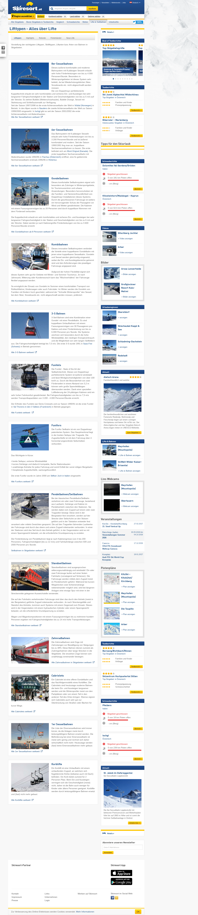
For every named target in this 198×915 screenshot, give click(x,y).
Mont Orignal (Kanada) (77, 151)
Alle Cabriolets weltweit (21, 711)
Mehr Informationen (85, 911)
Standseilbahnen (61, 563)
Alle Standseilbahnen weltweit (24, 625)
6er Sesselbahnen (62, 130)
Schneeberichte (73, 22)
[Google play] (121, 884)
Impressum (17, 897)
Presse (15, 900)
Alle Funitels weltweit (21, 412)
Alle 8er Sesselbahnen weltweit (25, 117)
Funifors (56, 425)
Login (47, 900)
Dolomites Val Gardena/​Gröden (118, 166)
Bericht (137, 189)
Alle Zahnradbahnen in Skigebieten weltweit (71, 662)
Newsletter (105, 2)
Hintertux (52, 160)
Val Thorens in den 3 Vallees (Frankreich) (32, 407)
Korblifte (56, 764)
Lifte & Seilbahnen (98, 22)
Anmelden (108, 853)
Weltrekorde (115, 2)
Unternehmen (51, 897)
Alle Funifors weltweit (20, 481)
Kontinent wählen (55, 16)
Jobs (124, 2)
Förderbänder (56, 38)
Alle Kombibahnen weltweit (23, 301)
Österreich (106, 199)
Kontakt (15, 893)
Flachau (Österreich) (51, 157)
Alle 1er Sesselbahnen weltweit (25, 751)
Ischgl (37, 111)
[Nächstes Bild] (141, 62)
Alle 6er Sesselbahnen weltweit (25, 165)
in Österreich (120, 97)
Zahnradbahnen (60, 638)
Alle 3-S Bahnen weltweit (22, 352)
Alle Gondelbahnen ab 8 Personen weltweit (31, 232)
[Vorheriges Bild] (104, 62)
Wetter (85, 22)
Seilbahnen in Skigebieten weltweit (27, 550)
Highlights (30, 38)
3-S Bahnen (58, 313)
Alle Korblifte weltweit (20, 800)
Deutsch (135, 2)
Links (47, 893)
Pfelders (106, 705)
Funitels (56, 365)
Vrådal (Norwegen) (83, 105)
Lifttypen (17, 38)
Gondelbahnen (60, 178)
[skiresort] (27, 7)
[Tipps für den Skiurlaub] (137, 22)
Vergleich (60, 22)
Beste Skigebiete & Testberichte (39, 22)
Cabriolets (57, 675)
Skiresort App (118, 865)
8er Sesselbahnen (62, 64)
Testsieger (95, 2)
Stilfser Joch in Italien (60, 476)
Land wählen (75, 16)
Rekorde (42, 38)
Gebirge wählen (94, 16)
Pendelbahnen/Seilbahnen (67, 494)
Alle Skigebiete (17, 22)
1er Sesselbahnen (62, 724)
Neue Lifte (70, 38)
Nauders (43, 108)
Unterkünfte (114, 22)
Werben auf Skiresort (87, 893)
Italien (105, 169)
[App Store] (121, 876)
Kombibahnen (59, 244)
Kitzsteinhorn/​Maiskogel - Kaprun (120, 196)
